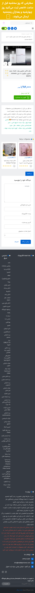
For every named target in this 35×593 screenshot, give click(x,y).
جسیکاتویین (7, 332)
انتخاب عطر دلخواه (7, 299)
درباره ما (8, 316)
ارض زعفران (7, 285)
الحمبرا (8, 272)
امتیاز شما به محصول (24, 231)
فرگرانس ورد (7, 269)
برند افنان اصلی (6, 376)
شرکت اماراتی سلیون (6, 364)
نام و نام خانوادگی (25, 205)
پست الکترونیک (26, 214)
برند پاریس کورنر (5, 436)
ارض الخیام (7, 394)
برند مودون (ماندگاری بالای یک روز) (6, 402)
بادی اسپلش (7, 329)
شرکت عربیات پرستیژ (6, 486)
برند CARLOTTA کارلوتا (7, 342)
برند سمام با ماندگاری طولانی (6, 440)
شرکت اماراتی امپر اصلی (6, 389)
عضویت (6, 584)
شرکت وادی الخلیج (7, 423)
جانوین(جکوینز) (6, 279)
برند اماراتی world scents (6, 414)
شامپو (8, 325)
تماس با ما (7, 319)
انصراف (16, 242)
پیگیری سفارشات (6, 266)
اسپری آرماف (7, 427)
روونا (9, 282)
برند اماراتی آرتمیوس (7, 384)
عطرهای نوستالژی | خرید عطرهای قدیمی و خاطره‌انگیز (6, 475)
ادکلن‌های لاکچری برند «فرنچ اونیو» (7, 358)
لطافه (8, 275)
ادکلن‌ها (8, 291)
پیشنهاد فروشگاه (6, 309)
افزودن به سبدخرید (21, 97)
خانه (9, 263)
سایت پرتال (19, 590)
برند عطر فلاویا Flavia (6, 431)
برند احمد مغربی (5, 380)
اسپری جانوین (6, 306)
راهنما (8, 313)
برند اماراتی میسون (7, 336)
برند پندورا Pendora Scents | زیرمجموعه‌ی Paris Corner (6, 463)
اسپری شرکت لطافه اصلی (6, 409)
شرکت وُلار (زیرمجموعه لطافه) (7, 371)
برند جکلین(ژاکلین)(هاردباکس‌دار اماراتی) (6, 447)
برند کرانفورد (7, 481)
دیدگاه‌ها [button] (29, 174)
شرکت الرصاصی (6, 418)
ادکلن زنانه (7, 294)
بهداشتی (8, 322)
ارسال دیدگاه (25, 242)
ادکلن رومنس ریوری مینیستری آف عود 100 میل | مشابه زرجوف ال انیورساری (26, 163)
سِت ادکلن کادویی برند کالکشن (7, 350)
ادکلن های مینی (6, 303)
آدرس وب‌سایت (26, 222)
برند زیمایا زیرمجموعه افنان (6, 455)
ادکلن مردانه (7, 288)
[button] (15, 28)
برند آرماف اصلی (6, 397)
